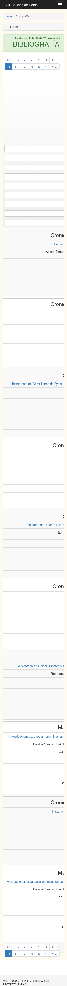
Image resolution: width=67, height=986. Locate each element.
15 (23, 66)
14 (16, 66)
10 (37, 60)
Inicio (9, 16)
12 (53, 60)
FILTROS (12, 27)
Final (54, 66)
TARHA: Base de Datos (20, 4)
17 (39, 66)
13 (8, 66)
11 (45, 60)
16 (31, 66)
